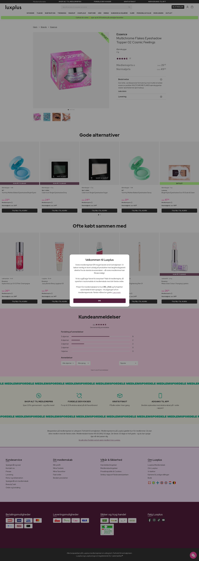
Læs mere (116, 292)
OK (99, 301)
